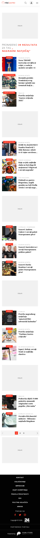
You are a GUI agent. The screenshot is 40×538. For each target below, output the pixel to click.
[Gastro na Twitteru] (20, 515)
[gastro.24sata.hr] (8, 2)
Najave (9, 57)
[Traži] (26, 3)
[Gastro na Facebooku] (15, 515)
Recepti (9, 244)
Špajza (9, 159)
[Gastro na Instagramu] (25, 515)
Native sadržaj (9, 75)
